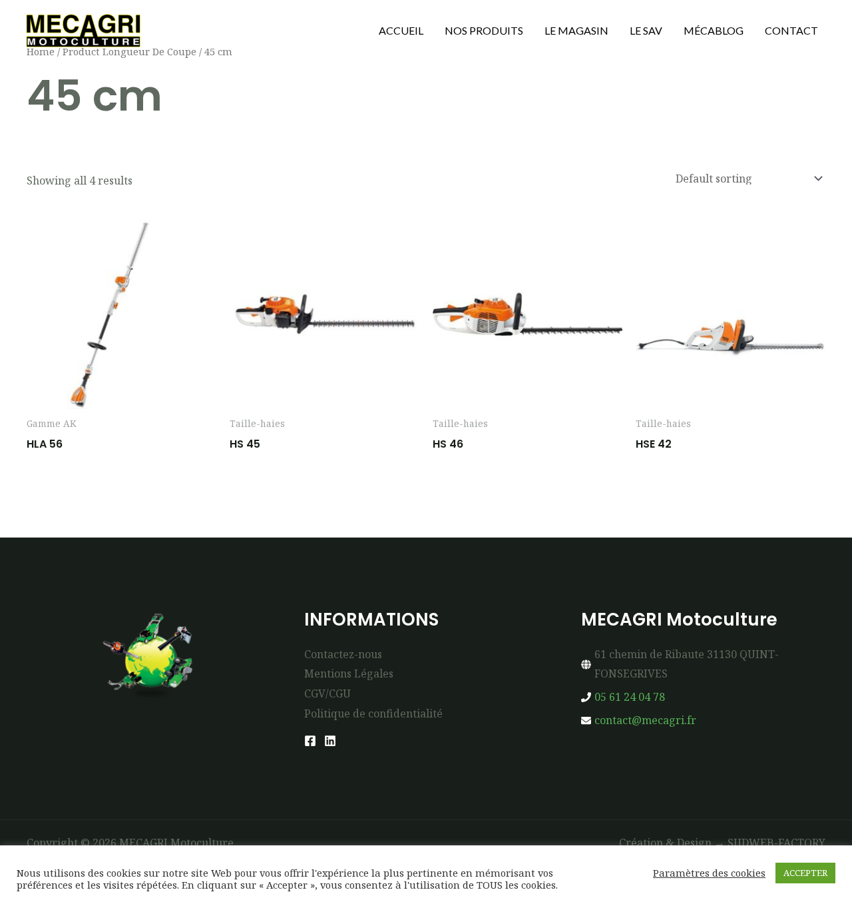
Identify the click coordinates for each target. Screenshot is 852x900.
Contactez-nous (343, 654)
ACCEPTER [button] (805, 873)
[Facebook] (310, 741)
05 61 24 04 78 (629, 696)
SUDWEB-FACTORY (776, 842)
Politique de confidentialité (373, 713)
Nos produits (484, 30)
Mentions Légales (348, 673)
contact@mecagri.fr (645, 720)
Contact (791, 30)
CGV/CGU (327, 693)
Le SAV (646, 30)
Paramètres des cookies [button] (709, 873)
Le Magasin (576, 30)
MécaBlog (714, 30)
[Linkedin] (330, 741)
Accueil (401, 30)
